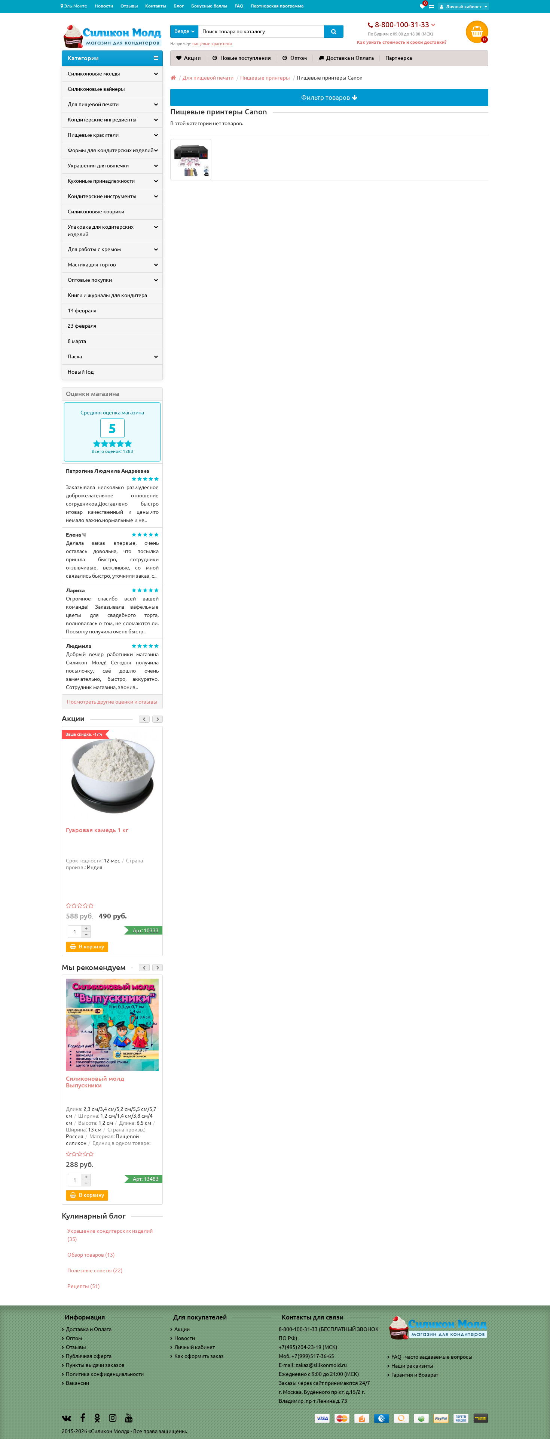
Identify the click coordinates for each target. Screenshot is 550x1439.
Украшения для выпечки (98, 166)
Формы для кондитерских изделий (110, 150)
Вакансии (77, 1383)
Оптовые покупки (90, 280)
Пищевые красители (93, 135)
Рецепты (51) (83, 1286)
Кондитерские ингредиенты (102, 120)
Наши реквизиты (412, 1366)
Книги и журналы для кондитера (107, 295)
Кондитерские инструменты (102, 196)
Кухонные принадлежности (101, 181)
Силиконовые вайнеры (96, 89)
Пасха (75, 356)
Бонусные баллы (209, 5)
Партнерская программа (277, 5)
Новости (104, 5)
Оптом (298, 58)
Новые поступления (245, 58)
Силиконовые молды (94, 74)
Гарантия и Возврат (414, 1375)
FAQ (239, 5)
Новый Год (81, 372)
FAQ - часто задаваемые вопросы (432, 1357)
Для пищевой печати (93, 104)
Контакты (155, 5)
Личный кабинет (194, 1347)
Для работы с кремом (94, 249)
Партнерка (398, 58)
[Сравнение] (431, 6)
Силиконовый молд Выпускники (95, 1081)
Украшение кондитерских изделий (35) (110, 1235)
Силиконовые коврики (96, 211)
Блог (179, 5)
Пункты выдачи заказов (95, 1365)
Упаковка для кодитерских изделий (101, 230)
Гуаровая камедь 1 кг (97, 830)
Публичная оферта (88, 1356)
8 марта (77, 341)
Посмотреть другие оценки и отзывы (112, 702)
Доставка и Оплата (350, 58)
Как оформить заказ (199, 1356)
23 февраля (82, 326)
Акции (192, 58)
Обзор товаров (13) (91, 1255)
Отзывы (129, 5)
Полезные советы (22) (95, 1270)
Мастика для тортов (92, 265)
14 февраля (82, 311)
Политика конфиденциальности (105, 1374)
